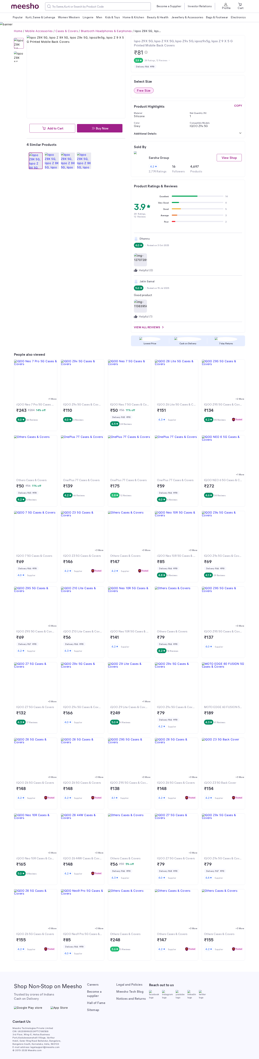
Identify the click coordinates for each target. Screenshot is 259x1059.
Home (18, 31)
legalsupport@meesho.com (45, 1047)
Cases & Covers (67, 31)
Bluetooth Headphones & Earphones (106, 31)
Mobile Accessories (39, 31)
